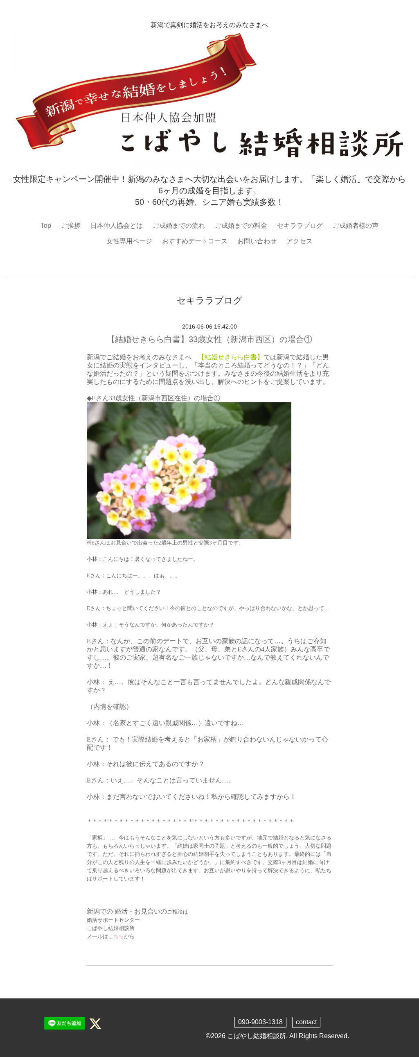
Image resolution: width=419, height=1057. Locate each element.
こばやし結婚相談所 (256, 1035)
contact (306, 1021)
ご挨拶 (71, 225)
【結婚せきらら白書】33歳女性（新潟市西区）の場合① (209, 339)
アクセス (299, 241)
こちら (116, 936)
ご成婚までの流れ (179, 225)
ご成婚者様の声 (355, 225)
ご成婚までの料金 (241, 225)
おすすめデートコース (195, 241)
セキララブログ (300, 225)
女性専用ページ (129, 241)
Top (46, 225)
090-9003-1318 (260, 1021)
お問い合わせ (257, 241)
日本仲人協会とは (116, 225)
